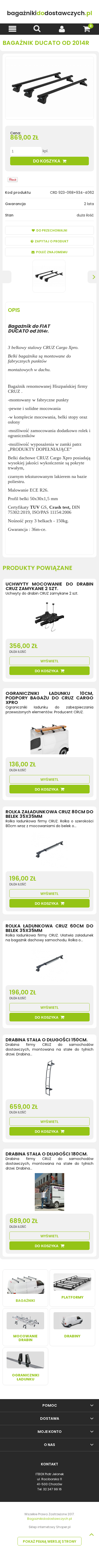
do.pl (49, 13)
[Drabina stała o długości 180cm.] (49, 1193)
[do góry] (91, 1534)
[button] (12, 28)
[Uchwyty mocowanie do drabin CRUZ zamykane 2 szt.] (49, 618)
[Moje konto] (62, 28)
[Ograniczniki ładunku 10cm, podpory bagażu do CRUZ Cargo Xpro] (49, 736)
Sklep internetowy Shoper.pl (50, 1527)
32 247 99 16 (52, 1489)
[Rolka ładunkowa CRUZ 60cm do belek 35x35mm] (49, 964)
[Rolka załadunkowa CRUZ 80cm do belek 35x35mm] (49, 850)
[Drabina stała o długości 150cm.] (49, 1078)
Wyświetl (49, 661)
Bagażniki (25, 1300)
